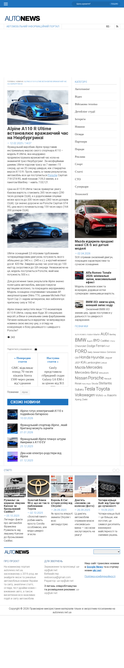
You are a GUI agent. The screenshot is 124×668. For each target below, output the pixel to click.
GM (77, 357)
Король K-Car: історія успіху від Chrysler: (61, 503)
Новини (19, 81)
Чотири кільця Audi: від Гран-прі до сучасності (108, 503)
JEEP (77, 362)
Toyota (103, 389)
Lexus (104, 362)
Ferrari (100, 346)
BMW (80, 340)
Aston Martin (93, 334)
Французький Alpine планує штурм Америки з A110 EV (43, 440)
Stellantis (105, 383)
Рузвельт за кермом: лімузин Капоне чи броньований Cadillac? (14, 506)
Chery (112, 341)
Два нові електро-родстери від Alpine (41, 454)
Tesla (89, 389)
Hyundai (97, 357)
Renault (107, 378)
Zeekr (85, 399)
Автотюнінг (82, 89)
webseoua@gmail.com (57, 577)
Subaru (79, 389)
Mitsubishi (104, 373)
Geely (90, 352)
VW (105, 396)
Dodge (91, 346)
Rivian (78, 383)
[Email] (36, 349)
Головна (11, 81)
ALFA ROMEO (81, 334)
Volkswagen (85, 395)
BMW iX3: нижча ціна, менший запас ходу (100, 303)
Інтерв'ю (80, 119)
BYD (96, 340)
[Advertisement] (62, 53)
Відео (78, 96)
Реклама (80, 156)
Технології (81, 194)
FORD (81, 351)
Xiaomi (111, 395)
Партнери (81, 141)
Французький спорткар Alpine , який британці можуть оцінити (43, 426)
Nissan (81, 378)
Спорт (79, 164)
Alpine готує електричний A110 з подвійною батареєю (41, 412)
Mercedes (94, 367)
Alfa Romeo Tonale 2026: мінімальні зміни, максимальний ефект (101, 277)
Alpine (25, 392)
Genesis (111, 352)
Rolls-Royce (86, 384)
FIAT (108, 346)
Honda (84, 357)
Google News (95, 566)
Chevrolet (80, 346)
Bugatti (90, 341)
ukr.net (97, 570)
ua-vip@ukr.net (65, 580)
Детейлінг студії (85, 111)
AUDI (105, 334)
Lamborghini (93, 362)
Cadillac (104, 340)
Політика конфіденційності (100, 576)
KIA (83, 362)
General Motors (99, 352)
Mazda (80, 367)
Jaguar (108, 357)
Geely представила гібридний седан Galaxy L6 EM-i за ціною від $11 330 (53, 377)
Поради (79, 149)
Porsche (52, 175)
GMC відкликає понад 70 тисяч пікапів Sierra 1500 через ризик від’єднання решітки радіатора (22, 379)
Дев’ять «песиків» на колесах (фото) (84, 503)
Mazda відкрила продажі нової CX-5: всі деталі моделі (94, 244)
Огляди (79, 134)
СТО (78, 179)
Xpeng (78, 399)
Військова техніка (86, 104)
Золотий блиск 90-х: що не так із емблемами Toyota (38, 504)
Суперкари (81, 186)
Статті (79, 171)
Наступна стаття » (53, 359)
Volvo (99, 395)
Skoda (95, 383)
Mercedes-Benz (86, 372)
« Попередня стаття (22, 359)
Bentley (112, 334)
